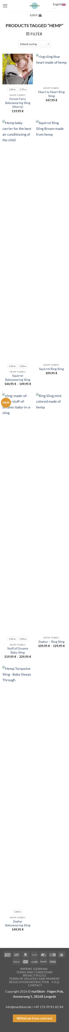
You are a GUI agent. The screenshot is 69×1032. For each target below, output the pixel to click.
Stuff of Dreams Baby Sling (17, 650)
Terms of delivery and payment (34, 978)
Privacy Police (34, 975)
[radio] (12, 89)
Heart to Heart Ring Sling (51, 94)
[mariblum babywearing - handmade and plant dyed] (34, 5)
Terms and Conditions (34, 972)
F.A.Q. (56, 982)
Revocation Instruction (29, 982)
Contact (35, 985)
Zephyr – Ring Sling (51, 641)
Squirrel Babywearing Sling (17, 377)
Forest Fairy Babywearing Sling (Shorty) (17, 103)
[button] (5, 6)
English (57, 4)
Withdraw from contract (34, 1018)
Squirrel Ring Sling (51, 369)
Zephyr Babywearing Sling (17, 923)
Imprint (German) (34, 969)
